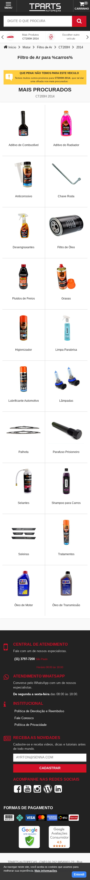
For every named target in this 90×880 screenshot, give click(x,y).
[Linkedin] (58, 789)
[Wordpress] (48, 789)
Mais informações (46, 870)
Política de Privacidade (30, 725)
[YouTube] (27, 789)
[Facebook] (17, 789)
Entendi (79, 874)
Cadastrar (49, 768)
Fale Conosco (24, 718)
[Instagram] (37, 789)
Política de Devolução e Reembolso (39, 711)
